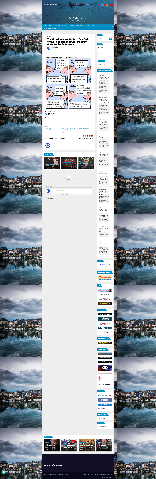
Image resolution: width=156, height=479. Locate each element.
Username (100, 47)
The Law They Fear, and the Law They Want (86, 445)
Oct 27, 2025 (49, 166)
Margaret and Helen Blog (103, 294)
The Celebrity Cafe (102, 408)
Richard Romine (82, 442)
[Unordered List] (61, 194)
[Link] (66, 194)
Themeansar (67, 474)
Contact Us (96, 474)
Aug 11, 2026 (101, 447)
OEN (72, 449)
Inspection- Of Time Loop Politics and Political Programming (104, 79)
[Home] (45, 25)
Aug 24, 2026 (48, 447)
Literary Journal (90, 25)
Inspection (47, 442)
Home (50, 25)
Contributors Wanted (61, 25)
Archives (91, 474)
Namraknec (49, 36)
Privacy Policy (109, 474)
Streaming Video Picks (50, 28)
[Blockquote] (63, 194)
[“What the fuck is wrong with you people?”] (105, 265)
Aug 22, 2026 (66, 449)
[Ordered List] (59, 194)
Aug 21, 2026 (83, 447)
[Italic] (54, 194)
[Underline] (56, 194)
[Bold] (52, 194)
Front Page (47, 164)
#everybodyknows (102, 426)
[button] (112, 26)
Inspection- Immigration (102, 444)
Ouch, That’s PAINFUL (85, 138)
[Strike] (57, 194)
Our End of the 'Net (78, 18)
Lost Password (101, 64)
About (88, 474)
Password (100, 53)
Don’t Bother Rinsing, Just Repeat (55, 138)
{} (67, 194)
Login (90, 186)
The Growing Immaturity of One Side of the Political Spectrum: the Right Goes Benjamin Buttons (68, 42)
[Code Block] (64, 194)
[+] (69, 194)
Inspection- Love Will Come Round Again (103, 211)
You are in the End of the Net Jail (106, 477)
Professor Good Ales (77, 25)
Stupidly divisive (48, 128)
